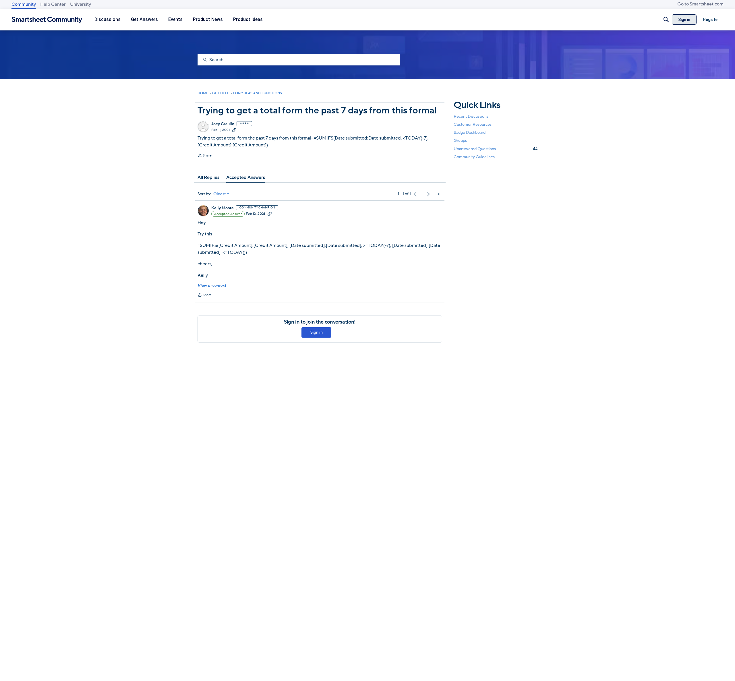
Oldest (219, 194)
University (80, 4)
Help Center (53, 4)
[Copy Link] (234, 129)
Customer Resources (473, 124)
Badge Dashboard (470, 132)
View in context (212, 285)
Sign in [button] (316, 332)
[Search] (666, 19)
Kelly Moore (222, 208)
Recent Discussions (471, 116)
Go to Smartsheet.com (700, 4)
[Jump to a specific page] (437, 194)
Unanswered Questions (495, 149)
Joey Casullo (222, 124)
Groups (460, 141)
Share (205, 156)
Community (23, 4)
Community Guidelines (474, 157)
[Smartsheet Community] (46, 20)
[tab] (208, 177)
